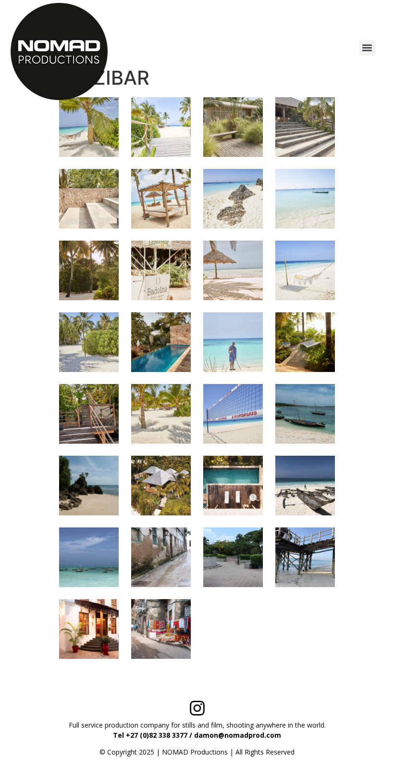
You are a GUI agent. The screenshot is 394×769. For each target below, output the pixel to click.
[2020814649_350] (305, 127)
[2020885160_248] (161, 342)
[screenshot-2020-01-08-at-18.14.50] (89, 629)
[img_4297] (161, 557)
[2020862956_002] (89, 270)
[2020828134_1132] (161, 199)
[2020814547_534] (161, 127)
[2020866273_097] (233, 270)
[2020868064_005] (305, 270)
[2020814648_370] (233, 127)
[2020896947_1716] (305, 342)
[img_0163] (305, 485)
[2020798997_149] (233, 342)
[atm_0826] (89, 485)
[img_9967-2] (305, 557)
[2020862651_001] (233, 199)
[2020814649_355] (89, 199)
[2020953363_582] (233, 414)
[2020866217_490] (161, 270)
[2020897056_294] (89, 414)
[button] (367, 48)
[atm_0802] (305, 414)
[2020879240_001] (89, 342)
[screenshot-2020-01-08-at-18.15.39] (161, 629)
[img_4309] (233, 557)
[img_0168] (89, 557)
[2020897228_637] (161, 414)
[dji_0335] (233, 485)
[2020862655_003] (305, 199)
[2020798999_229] (89, 127)
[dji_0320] (161, 485)
